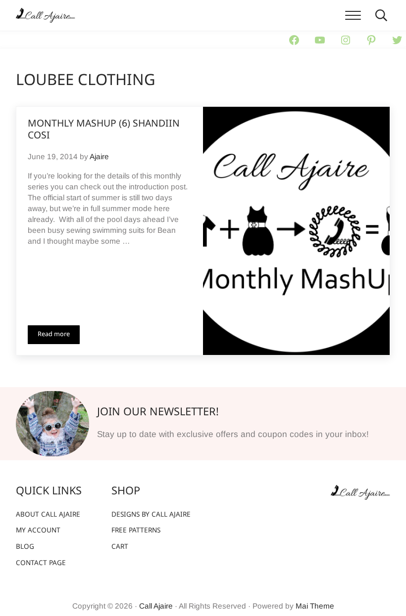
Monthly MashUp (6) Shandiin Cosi (104, 130)
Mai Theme (315, 606)
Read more (59, 336)
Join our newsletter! (158, 412)
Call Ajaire (156, 606)
